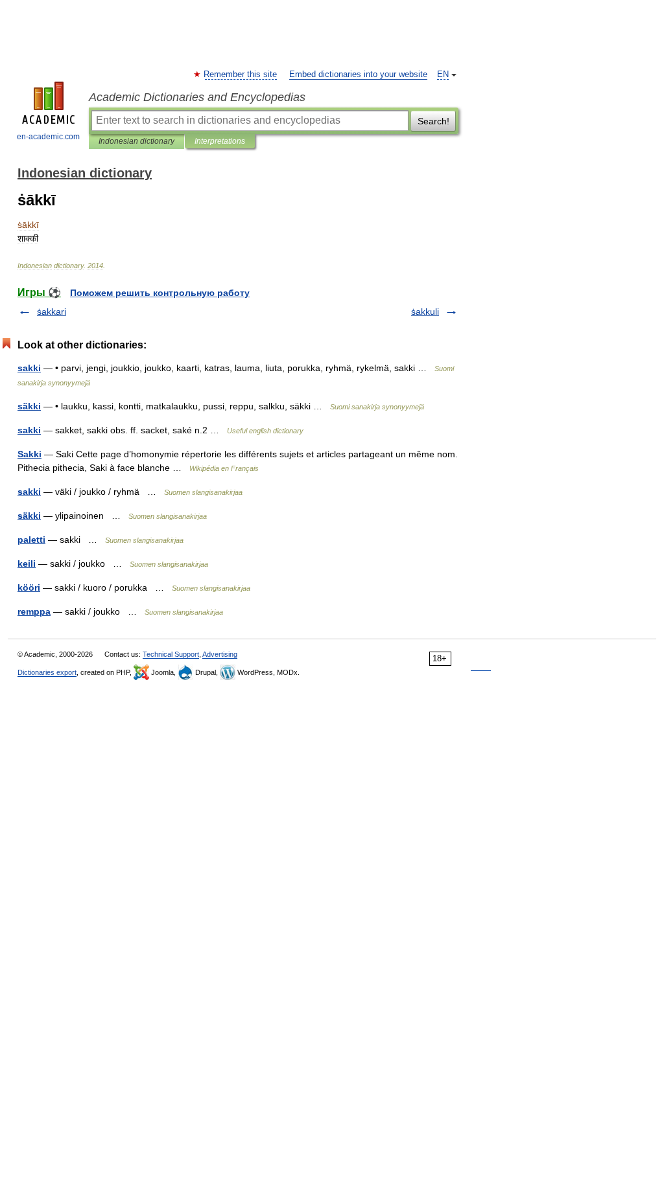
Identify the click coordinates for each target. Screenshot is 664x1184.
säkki (29, 406)
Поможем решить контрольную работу (160, 293)
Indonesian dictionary (136, 141)
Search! (433, 121)
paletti (31, 539)
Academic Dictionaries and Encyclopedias (197, 97)
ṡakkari (51, 311)
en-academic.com (48, 136)
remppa (34, 611)
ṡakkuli (425, 311)
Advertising (219, 654)
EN (443, 74)
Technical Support (171, 654)
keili (27, 563)
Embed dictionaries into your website (358, 74)
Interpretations (220, 141)
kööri (29, 587)
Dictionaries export (47, 672)
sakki (29, 368)
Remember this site (241, 74)
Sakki (30, 454)
